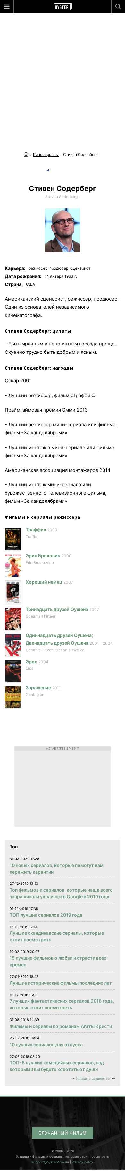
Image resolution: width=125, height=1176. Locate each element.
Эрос (31, 661)
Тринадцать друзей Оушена (57, 609)
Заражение (38, 687)
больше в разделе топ (93, 1078)
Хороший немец (44, 582)
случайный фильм (62, 1133)
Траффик (36, 529)
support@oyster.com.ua (50, 1162)
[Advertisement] (62, 69)
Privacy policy (82, 1162)
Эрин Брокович (43, 555)
